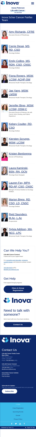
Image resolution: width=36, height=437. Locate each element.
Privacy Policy (18, 419)
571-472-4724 (5, 374)
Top (34, 434)
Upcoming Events (18, 412)
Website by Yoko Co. (7, 427)
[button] (9, 391)
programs (25, 260)
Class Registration (18, 408)
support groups (8, 262)
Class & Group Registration (18, 289)
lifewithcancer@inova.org (11, 269)
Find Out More (6, 376)
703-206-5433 (18, 12)
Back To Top (31, 427)
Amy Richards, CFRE (21, 31)
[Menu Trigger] (32, 3)
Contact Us (18, 324)
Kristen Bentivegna (20, 153)
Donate (18, 415)
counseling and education (13, 260)
